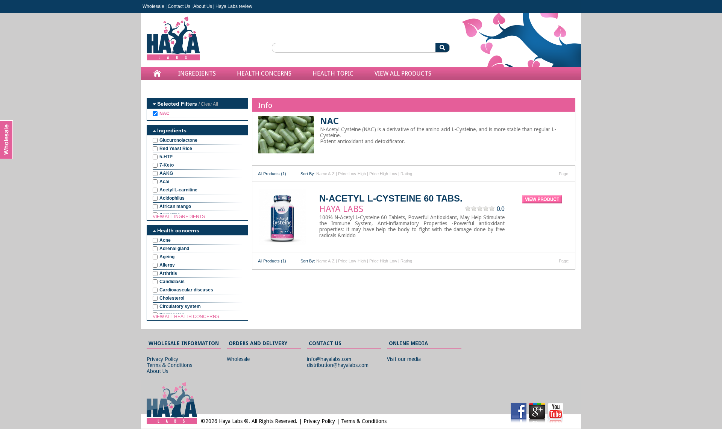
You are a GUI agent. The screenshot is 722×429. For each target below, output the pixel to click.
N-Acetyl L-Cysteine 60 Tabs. (391, 198)
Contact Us (179, 6)
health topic (332, 73)
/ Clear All (208, 104)
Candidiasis (172, 281)
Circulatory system (180, 306)
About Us (202, 6)
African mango (175, 206)
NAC (164, 113)
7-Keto (166, 165)
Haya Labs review (233, 6)
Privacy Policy (162, 359)
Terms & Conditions (169, 365)
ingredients (197, 73)
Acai (164, 181)
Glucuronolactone (178, 140)
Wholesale (153, 6)
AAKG (166, 173)
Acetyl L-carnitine (178, 190)
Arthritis (168, 273)
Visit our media (404, 359)
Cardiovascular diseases (186, 290)
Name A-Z (325, 173)
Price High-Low (383, 173)
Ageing (166, 256)
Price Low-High (352, 173)
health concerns (264, 73)
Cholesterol (171, 298)
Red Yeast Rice (175, 148)
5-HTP (166, 156)
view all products (403, 73)
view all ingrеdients (179, 216)
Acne (165, 240)
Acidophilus (172, 198)
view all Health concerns (186, 316)
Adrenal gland (174, 248)
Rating (406, 173)
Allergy (167, 265)
